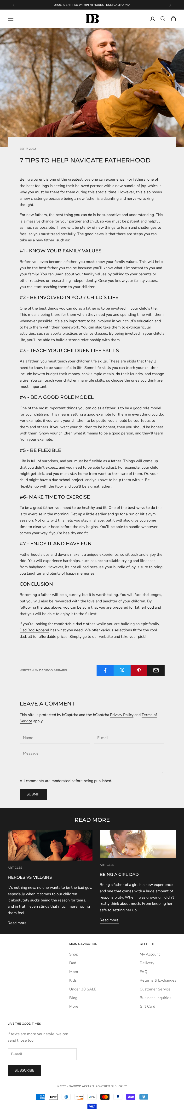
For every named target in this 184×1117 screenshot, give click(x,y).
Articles (15, 867)
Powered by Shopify (111, 1086)
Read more (17, 923)
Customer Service (155, 989)
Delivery (147, 963)
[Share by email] (156, 670)
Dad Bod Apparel (34, 630)
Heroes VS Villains (30, 877)
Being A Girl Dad (119, 874)
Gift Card (147, 1006)
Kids (73, 980)
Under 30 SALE (82, 989)
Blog (73, 997)
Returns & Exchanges (158, 980)
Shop (73, 954)
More (73, 1006)
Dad (72, 963)
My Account (150, 954)
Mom (73, 971)
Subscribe (24, 1070)
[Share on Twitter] (122, 670)
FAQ (143, 971)
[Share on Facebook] (105, 670)
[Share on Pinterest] (139, 670)
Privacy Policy (121, 714)
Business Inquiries (155, 997)
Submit (33, 794)
